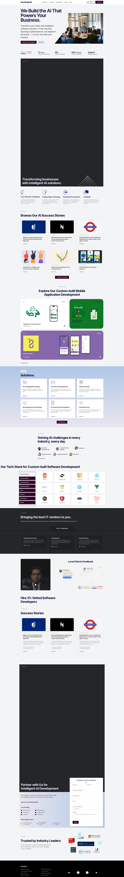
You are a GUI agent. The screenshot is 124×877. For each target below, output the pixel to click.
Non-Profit (76, 454)
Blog (71, 2)
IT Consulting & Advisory (26, 871)
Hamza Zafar (90, 568)
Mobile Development (46, 869)
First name (75, 784)
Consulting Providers (62, 454)
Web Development (24, 474)
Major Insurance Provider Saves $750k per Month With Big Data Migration (32, 239)
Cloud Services (44, 871)
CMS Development (24, 486)
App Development (24, 482)
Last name (89, 784)
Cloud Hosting (26, 235)
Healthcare (81, 448)
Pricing (65, 2)
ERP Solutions (44, 875)
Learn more (25, 243)
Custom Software (24, 478)
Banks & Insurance (46, 454)
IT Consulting (54, 235)
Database (22, 494)
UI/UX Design (23, 498)
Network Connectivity (46, 873)
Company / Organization (78, 790)
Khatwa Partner (28, 353)
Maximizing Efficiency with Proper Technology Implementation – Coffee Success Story (61, 239)
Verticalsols (26, 2)
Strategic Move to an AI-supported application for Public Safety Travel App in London (90, 239)
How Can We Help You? (77, 806)
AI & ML (22, 502)
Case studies (59, 2)
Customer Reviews (86, 588)
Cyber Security (24, 873)
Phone (74, 801)
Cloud (21, 490)
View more (28, 545)
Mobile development (83, 235)
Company (51, 2)
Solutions (45, 2)
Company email (76, 795)
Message (74, 812)
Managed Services (25, 869)
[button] (62, 277)
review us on (66, 577)
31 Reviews (28, 53)
